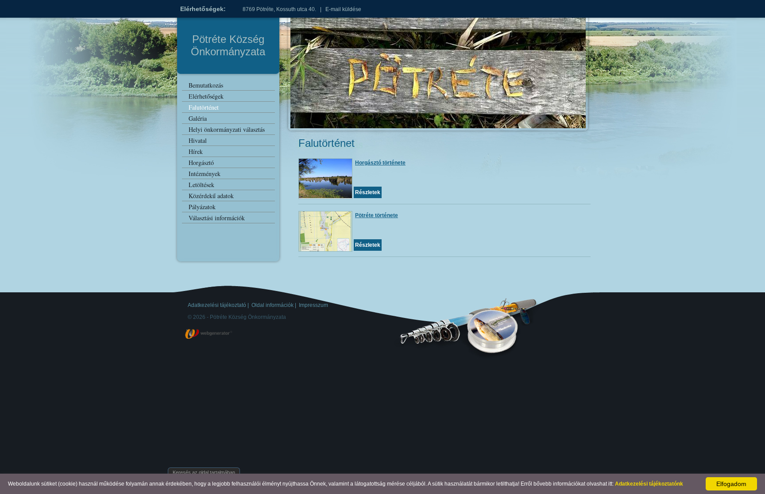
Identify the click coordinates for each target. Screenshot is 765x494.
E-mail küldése (343, 9)
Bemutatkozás (206, 85)
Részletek (367, 192)
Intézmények (204, 173)
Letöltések (201, 184)
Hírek (196, 151)
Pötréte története (376, 215)
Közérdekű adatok (211, 195)
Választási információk (217, 218)
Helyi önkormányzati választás (227, 129)
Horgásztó (201, 162)
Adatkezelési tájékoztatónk (649, 484)
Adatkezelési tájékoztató (217, 305)
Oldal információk (272, 305)
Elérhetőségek (206, 96)
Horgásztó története (380, 163)
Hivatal (198, 140)
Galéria (198, 118)
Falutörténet (204, 107)
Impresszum (313, 305)
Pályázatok (202, 207)
